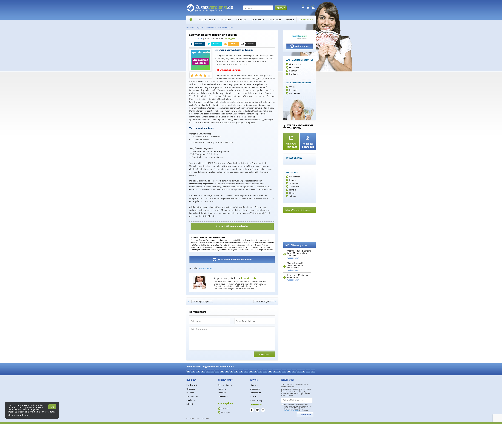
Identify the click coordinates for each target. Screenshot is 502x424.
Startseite (190, 27)
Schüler (292, 196)
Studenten (293, 183)
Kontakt (253, 396)
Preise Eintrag (256, 400)
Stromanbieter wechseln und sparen (219, 27)
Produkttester (206, 19)
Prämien (293, 70)
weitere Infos (302, 46)
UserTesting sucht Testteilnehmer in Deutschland (295, 266)
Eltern (292, 193)
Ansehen (225, 408)
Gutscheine (294, 67)
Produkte (293, 74)
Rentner (292, 180)
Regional (293, 90)
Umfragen (225, 19)
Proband (241, 19)
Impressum (255, 389)
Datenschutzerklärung (291, 410)
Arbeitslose (294, 186)
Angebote (199, 27)
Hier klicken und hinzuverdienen (235, 259)
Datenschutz (255, 392)
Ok (52, 406)
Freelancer (275, 19)
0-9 (188, 371)
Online (292, 86)
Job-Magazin (306, 19)
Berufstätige (294, 176)
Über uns (254, 385)
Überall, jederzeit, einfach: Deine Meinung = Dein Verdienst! (299, 254)
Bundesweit (294, 93)
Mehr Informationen (18, 415)
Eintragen (225, 412)
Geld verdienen (296, 64)
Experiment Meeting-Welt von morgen (298, 277)
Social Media (257, 19)
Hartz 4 (292, 189)
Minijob (290, 19)
